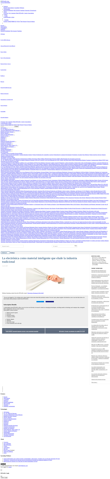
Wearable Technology (6, 150)
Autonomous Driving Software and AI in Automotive (37, 212)
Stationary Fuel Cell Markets (24, 195)
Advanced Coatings (50, 162)
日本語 (9, 21)
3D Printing (3, 128)
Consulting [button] (3, 28)
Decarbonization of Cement (20, 192)
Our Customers (12, 13)
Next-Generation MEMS (66, 219)
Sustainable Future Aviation (93, 187)
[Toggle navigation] (1, 4)
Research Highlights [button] (5, 31)
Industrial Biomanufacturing (61, 165)
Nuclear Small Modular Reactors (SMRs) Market (92, 193)
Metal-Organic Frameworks (78, 168)
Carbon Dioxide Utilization (7, 192)
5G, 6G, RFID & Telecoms (7, 129)
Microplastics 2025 (99, 232)
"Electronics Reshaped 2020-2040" (35, 293)
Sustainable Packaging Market (49, 235)
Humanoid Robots (5, 213)
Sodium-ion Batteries (66, 176)
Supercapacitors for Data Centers (97, 176)
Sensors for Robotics (38, 215)
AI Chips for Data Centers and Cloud (44, 216)
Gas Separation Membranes (59, 192)
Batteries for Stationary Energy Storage (26, 173)
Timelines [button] (19, 31)
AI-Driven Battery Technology (87, 172)
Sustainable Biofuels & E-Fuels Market (55, 195)
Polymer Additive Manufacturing (60, 158)
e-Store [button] (9, 123)
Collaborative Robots (79, 212)
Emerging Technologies (30, 10)
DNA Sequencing (70, 197)
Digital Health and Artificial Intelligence (55, 197)
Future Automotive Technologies (21, 184)
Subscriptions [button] (4, 27)
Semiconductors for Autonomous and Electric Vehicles (22, 187)
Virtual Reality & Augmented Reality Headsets (47, 242)
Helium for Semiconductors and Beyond (44, 165)
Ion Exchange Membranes (74, 165)
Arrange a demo (40, 301)
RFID (103, 160)
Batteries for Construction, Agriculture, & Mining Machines (80, 180)
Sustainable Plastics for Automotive (38, 169)
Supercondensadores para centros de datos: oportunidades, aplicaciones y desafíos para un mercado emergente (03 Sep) (32, 458)
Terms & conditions (8, 451)
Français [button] (26, 124)
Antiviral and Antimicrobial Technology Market (17, 197)
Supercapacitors (85, 176)
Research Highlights (8, 10)
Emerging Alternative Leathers (80, 164)
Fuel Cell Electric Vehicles (7, 184)
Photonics (3, 140)
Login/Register (7, 17)
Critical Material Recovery (54, 164)
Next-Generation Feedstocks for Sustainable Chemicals (67, 193)
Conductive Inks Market (17, 164)
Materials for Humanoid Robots (22, 168)
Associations (31, 13)
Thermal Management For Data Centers (85, 223)
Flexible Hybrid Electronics (74, 208)
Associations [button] (28, 121)
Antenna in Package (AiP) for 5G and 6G (35, 160)
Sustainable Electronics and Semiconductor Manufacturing (18, 223)
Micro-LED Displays (75, 204)
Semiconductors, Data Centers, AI (9, 145)
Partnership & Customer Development (63, 154)
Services (3, 154)
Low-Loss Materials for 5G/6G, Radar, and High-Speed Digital (60, 160)
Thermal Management (6, 149)
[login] (10, 467)
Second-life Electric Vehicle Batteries (29, 176)
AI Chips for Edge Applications (60, 216)
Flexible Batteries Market (100, 173)
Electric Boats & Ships (87, 181)
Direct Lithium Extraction (67, 164)
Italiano (33, 21)
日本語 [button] (6, 124)
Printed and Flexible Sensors (7, 209)
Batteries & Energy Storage (7, 132)
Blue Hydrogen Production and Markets (52, 191)
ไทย (21, 21)
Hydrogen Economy (101, 192)
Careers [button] (23, 121)
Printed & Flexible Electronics (8, 141)
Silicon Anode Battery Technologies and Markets (49, 176)
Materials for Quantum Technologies (52, 168)
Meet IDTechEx (20, 13)
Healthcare (3, 137)
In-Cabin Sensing (14, 213)
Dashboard (4, 252)
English (5, 21)
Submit (16, 126)
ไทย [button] (18, 124)
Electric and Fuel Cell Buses (61, 181)
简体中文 (13, 21)
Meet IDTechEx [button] (17, 121)
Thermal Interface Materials (53, 169)
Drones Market (50, 181)
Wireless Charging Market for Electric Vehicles (51, 188)
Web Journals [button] (13, 31)
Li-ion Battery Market (36, 175)
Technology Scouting (77, 154)
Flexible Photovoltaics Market (34, 192)
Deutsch (25, 21)
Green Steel (93, 192)
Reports (5, 7)
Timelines (22, 10)
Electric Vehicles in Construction (30, 183)
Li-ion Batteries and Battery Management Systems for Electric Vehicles (55, 184)
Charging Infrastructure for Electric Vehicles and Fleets (22, 181)
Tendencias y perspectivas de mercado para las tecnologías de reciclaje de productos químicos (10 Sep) (28, 460)
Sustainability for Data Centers (38, 195)
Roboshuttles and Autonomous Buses (89, 185)
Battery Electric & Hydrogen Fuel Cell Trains (25, 200)
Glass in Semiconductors (82, 218)
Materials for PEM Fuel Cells (37, 168)
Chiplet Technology (23, 218)
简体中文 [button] (10, 124)
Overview (6, 13)
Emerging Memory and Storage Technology (52, 218)
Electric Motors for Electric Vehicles (13, 183)
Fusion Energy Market (47, 192)
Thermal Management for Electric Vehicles (26, 238)
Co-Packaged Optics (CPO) (40, 204)
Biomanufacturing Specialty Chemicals (33, 191)
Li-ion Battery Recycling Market (88, 165)
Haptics (2, 228)
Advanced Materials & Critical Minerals (10, 130)
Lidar (57, 204)
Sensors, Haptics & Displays (7, 146)
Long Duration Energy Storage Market (78, 175)
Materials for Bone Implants (69, 166)
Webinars (22, 7)
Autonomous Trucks (46, 180)
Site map (6, 449)
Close (2, 477)
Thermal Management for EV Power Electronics (28, 188)
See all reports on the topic (74, 158)
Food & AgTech (4, 136)
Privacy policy (7, 450)
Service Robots (47, 215)
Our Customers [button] (9, 121)
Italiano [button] (30, 124)
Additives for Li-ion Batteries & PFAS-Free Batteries (32, 162)
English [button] (2, 124)
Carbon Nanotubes (69, 162)
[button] (6, 6)
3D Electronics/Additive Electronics (28, 158)
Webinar (12, 252)
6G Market (22, 160)
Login (6, 477)
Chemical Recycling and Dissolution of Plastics (85, 162)
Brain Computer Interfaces (41, 227)
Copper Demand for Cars (30, 164)
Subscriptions (11, 7)
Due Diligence (85, 154)
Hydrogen (3, 138)
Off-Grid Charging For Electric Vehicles (82, 201)
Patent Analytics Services (96, 154)
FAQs (5, 453)
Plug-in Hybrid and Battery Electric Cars (39, 185)
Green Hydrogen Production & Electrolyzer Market (78, 192)
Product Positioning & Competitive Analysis (43, 154)
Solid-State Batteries (76, 176)
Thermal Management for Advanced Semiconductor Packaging (61, 223)
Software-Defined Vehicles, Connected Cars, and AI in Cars (73, 187)
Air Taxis (39, 180)
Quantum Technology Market (79, 211)
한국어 (18, 21)
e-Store (12, 17)
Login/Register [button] (4, 123)
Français (29, 21)
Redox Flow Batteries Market (13, 176)
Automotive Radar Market (18, 212)
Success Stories (18, 153)
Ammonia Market (19, 191)
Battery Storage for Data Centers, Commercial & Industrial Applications (52, 173)
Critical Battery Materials (42, 164)
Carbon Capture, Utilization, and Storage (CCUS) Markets (76, 191)
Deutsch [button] (22, 124)
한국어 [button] (15, 124)
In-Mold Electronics (86, 208)
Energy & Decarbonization (7, 134)
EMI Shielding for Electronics (95, 164)
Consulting (16, 7)
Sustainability (4, 148)
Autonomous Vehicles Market (58, 180)
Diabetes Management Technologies (37, 197)
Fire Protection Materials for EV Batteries (69, 183)
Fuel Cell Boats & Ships (85, 183)
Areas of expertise (10, 153)
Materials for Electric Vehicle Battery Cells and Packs (88, 166)
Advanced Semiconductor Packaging (14, 204)
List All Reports (4, 152)
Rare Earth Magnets (14, 169)
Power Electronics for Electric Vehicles (58, 185)
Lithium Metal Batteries (63, 175)
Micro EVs (100, 184)
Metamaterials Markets (80, 160)
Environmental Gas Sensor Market (99, 227)
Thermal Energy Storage (70, 195)
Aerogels (57, 162)
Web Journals (16, 10)
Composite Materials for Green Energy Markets (16, 232)
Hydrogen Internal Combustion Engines (10, 193)
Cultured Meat (12, 196)
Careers (26, 13)
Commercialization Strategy (25, 154)
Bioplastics (62, 162)
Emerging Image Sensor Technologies (81, 227)
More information (50, 301)
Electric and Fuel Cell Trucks (75, 181)
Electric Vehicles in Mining (44, 183)
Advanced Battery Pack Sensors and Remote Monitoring (54, 172)
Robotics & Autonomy (6, 144)
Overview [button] (3, 121)
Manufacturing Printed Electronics (99, 208)
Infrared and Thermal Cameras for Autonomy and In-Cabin (32, 213)
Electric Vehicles (4, 133)
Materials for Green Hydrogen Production (30, 193)
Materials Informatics (66, 168)
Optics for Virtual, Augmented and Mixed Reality (24, 242)
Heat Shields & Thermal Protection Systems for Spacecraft (21, 165)
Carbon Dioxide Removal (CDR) (98, 191)
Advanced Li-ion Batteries (74, 172)
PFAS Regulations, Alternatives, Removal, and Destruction (30, 196)
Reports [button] (2, 25)
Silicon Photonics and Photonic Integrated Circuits (92, 204)
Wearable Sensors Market (41, 230)
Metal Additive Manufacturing (45, 158)
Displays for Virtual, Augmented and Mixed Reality (60, 227)
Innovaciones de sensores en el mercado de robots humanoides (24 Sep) (20, 461)
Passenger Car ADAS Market (23, 185)
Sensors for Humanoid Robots (26, 215)
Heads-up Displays (33, 184)
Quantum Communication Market (94, 160)
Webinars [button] (3, 29)
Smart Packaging (19, 209)
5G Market (16, 160)
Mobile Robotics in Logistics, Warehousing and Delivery (78, 213)
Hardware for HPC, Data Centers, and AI (98, 218)
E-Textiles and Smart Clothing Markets (99, 240)
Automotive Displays (28, 204)
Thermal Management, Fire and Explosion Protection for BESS (23, 177)
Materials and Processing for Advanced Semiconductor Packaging (46, 166)
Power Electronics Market (74, 185)
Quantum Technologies (6, 142)
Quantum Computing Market (53, 211)
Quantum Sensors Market (66, 211)
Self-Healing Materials (24, 169)
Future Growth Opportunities (12, 154)
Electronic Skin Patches (79, 197)
